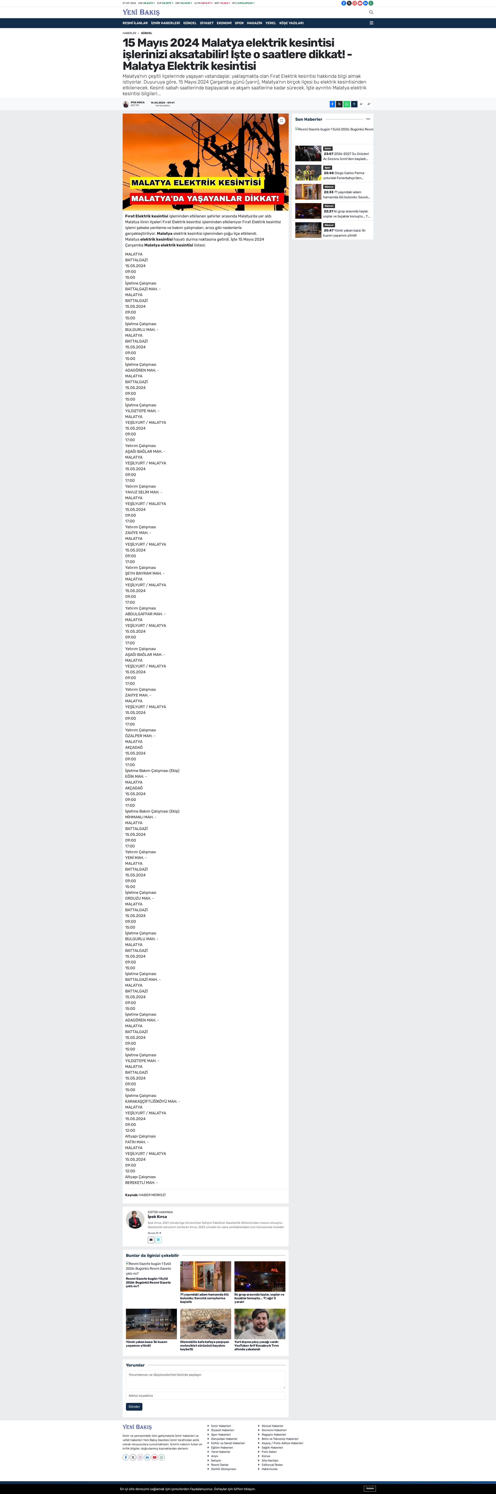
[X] (133, 1457)
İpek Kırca (157, 1216)
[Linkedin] (158, 1240)
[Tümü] (368, 119)
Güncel (146, 33)
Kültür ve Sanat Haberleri (228, 1443)
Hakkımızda (269, 1469)
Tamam (370, 1488)
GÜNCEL (190, 23)
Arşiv (214, 1456)
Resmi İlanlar (220, 1465)
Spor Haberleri (221, 1434)
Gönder (134, 1407)
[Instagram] (140, 1457)
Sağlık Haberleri (272, 1447)
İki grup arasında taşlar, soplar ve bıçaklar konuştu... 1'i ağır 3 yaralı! (259, 1298)
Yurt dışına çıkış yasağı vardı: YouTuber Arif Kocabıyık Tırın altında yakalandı (256, 1345)
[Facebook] (126, 1457)
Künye (266, 1456)
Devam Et (153, 1233)
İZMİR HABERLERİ (165, 23)
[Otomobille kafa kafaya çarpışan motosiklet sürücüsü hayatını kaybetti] (205, 1324)
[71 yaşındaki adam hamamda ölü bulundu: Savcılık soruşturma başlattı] (205, 1276)
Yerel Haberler (220, 1452)
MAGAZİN (254, 23)
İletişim (216, 1460)
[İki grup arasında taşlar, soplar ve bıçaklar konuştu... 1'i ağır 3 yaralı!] (259, 1276)
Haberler (129, 33)
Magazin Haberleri (274, 1434)
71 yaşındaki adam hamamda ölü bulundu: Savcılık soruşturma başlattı (204, 1298)
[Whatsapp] (161, 1457)
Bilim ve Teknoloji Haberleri (280, 1439)
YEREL (270, 23)
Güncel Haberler (272, 1426)
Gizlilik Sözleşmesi (223, 1469)
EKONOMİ (224, 23)
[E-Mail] (151, 1240)
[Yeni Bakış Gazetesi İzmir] (141, 12)
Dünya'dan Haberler (224, 1439)
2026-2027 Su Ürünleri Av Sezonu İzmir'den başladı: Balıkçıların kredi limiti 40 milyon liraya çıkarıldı (346, 156)
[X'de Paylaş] (339, 104)
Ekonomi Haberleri (274, 1430)
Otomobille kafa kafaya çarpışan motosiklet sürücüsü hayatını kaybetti (204, 1345)
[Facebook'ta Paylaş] (332, 104)
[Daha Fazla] (354, 104)
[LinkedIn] (147, 1457)
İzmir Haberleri (221, 1426)
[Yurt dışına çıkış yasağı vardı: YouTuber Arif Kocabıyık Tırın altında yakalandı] (259, 1324)
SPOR (239, 23)
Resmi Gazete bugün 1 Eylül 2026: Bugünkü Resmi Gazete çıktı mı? (148, 1282)
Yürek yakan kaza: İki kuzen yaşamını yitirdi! (146, 1343)
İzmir (328, 148)
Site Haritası (270, 1460)
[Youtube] (154, 1457)
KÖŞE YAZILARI (291, 23)
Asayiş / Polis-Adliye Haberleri (282, 1443)
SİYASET (207, 23)
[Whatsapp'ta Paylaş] (346, 104)
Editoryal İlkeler (272, 1465)
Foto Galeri (269, 1452)
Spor (328, 167)
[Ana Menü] (371, 23)
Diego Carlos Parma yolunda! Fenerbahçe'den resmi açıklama (343, 175)
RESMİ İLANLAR (135, 23)
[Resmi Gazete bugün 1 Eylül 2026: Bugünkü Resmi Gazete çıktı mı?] (151, 1268)
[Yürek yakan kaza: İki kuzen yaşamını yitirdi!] (151, 1324)
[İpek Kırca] (135, 1219)
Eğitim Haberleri (222, 1447)
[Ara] (371, 12)
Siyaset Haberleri (222, 1430)
